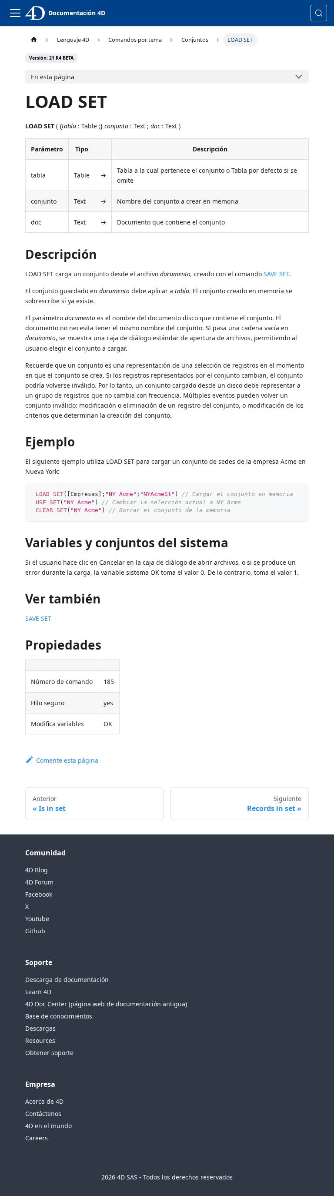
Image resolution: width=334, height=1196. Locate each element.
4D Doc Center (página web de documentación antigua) (106, 1004)
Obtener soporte (49, 1053)
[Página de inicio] (33, 40)
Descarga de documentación (67, 979)
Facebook (38, 894)
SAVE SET (276, 274)
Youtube (37, 919)
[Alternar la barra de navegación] (15, 13)
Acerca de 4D (44, 1101)
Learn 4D (38, 992)
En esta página (52, 77)
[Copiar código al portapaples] (298, 494)
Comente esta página (67, 760)
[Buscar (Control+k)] (319, 13)
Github (35, 931)
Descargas (40, 1028)
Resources (40, 1040)
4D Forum (39, 882)
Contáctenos (43, 1113)
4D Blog (36, 870)
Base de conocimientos (58, 1016)
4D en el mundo (48, 1126)
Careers (36, 1138)
